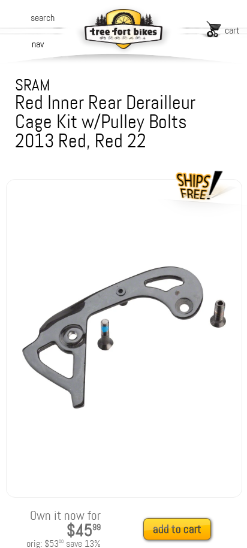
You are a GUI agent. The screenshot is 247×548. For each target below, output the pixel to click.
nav (38, 44)
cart (232, 30)
